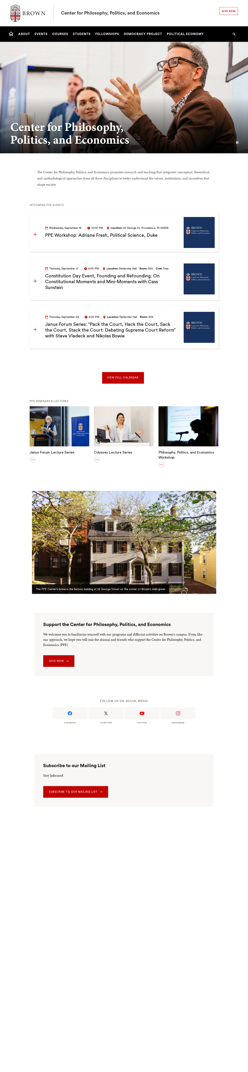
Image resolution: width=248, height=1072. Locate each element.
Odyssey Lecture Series (113, 452)
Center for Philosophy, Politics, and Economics (110, 13)
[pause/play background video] (237, 142)
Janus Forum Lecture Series (52, 452)
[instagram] (178, 713)
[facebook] (70, 713)
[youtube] (142, 713)
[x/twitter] (106, 713)
